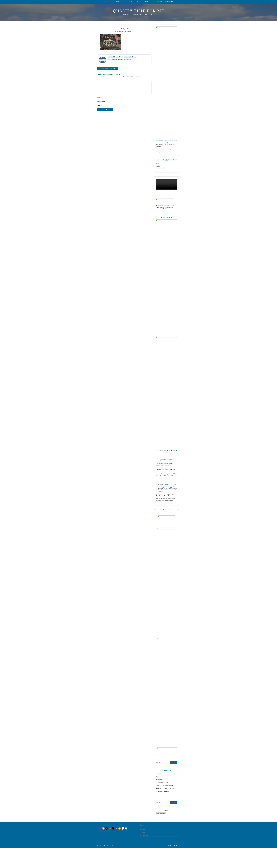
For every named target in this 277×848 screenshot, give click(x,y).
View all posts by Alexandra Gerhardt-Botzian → (119, 59)
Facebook (158, 163)
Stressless (159, 1)
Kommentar (100, 80)
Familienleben (169, 1)
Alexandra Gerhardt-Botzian (121, 31)
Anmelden (142, 829)
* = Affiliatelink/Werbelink (162, 782)
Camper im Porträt (160, 168)
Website (99, 105)
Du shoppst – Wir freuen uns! (163, 152)
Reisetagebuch (108, 1)
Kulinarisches (148, 1)
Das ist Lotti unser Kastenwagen (163, 149)
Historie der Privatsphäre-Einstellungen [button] (165, 788)
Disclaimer (158, 776)
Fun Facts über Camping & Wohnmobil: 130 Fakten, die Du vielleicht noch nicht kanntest (166, 475)
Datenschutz (159, 779)
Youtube (158, 166)
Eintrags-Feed (143, 832)
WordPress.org (143, 838)
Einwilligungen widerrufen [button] (162, 791)
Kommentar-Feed (144, 835)
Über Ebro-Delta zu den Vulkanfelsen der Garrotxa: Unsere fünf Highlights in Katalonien (166, 500)
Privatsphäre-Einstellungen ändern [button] (164, 785)
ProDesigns (177, 845)
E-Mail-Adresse (101, 101)
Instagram (158, 164)
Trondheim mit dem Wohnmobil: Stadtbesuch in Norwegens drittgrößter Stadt (165, 469)
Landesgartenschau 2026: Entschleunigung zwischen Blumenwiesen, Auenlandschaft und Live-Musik (166, 490)
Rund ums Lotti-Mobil (134, 1)
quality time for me (138, 11)
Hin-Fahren (168, 460)
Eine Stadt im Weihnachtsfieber (107, 68)
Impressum (158, 773)
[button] (100, 828)
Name (99, 97)
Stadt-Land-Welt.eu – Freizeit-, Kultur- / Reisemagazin (168, 486)
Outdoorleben (120, 1)
